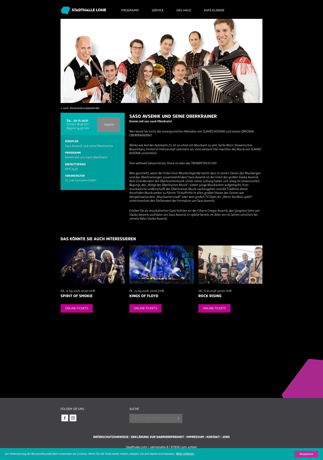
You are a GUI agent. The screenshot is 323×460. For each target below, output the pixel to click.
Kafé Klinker (214, 10)
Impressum (195, 436)
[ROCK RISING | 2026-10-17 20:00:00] (230, 287)
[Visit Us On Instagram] (73, 420)
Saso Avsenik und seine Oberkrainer (173, 116)
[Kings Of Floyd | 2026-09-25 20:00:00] (161, 287)
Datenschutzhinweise (111, 436)
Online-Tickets (76, 308)
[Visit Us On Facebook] (65, 420)
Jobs (226, 436)
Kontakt (213, 436)
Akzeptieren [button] (306, 454)
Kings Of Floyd (143, 296)
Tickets (109, 124)
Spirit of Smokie (77, 296)
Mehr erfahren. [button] (185, 453)
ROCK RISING (209, 296)
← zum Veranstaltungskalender (80, 108)
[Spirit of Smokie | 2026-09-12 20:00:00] (93, 287)
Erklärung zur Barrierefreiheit (157, 436)
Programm (130, 10)
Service (158, 10)
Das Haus (183, 10)
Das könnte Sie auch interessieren (98, 239)
